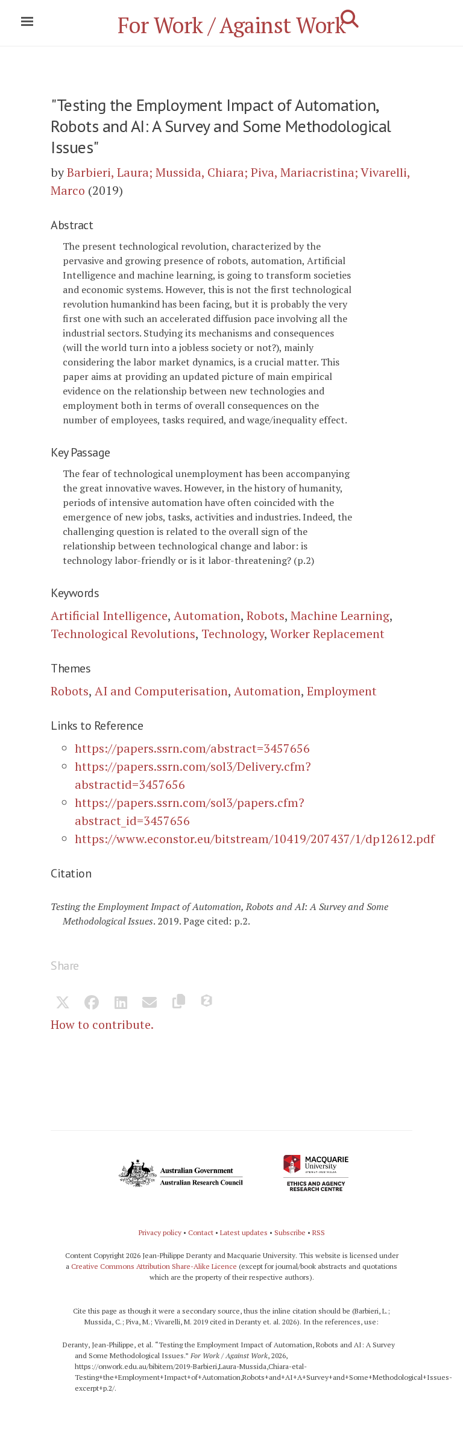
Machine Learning (340, 615)
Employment (342, 691)
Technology (232, 633)
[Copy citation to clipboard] (178, 1003)
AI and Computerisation (161, 691)
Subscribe (290, 1232)
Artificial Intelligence (109, 615)
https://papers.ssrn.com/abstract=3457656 (192, 748)
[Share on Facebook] (92, 1003)
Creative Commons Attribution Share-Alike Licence (154, 1266)
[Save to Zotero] (207, 1003)
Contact (200, 1232)
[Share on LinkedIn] (121, 1003)
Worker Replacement (327, 633)
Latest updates (244, 1232)
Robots (266, 615)
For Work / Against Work (232, 25)
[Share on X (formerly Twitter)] (63, 1003)
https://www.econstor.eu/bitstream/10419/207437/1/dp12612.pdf (255, 838)
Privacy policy (160, 1232)
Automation (207, 615)
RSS (318, 1232)
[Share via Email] (149, 1003)
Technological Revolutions (123, 633)
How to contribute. (102, 1024)
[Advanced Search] (350, 19)
